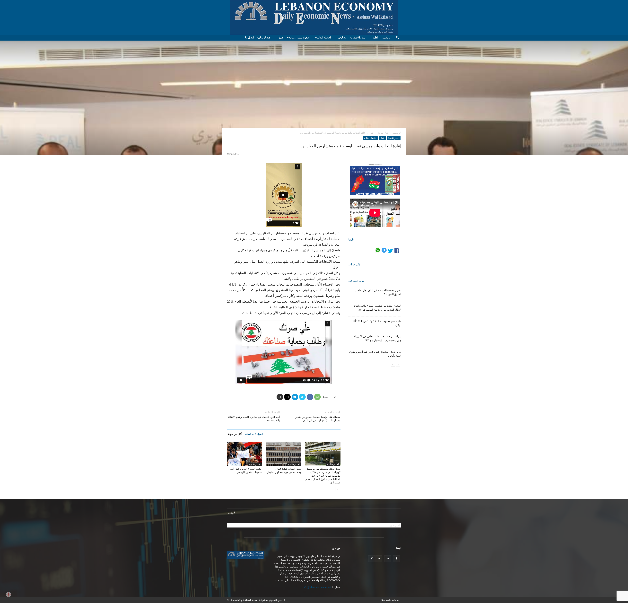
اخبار (372, 132)
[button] (397, 38)
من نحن (394, 599)
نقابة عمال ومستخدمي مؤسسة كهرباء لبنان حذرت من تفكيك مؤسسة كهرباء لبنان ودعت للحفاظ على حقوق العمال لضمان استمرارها (322, 475)
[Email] (287, 397)
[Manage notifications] (8, 594)
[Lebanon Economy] (314, 17)
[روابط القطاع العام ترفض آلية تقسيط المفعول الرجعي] (244, 454)
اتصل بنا (249, 37)
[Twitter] (302, 397)
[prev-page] (337, 489)
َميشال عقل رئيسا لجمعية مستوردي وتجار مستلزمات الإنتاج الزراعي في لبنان (317, 419)
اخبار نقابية (383, 132)
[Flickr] (387, 558)
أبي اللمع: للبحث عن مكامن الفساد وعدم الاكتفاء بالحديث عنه (254, 419)
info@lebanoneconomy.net (317, 587)
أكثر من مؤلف (234, 434)
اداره (375, 37)
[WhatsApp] (317, 397)
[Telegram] (295, 397)
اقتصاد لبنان (264, 37)
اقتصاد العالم (324, 37)
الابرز (281, 37)
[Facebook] (310, 397)
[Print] (280, 397)
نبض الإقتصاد (358, 37)
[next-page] (332, 489)
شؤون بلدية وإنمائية (299, 37)
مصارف (342, 37)
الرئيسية (386, 37)
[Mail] (378, 558)
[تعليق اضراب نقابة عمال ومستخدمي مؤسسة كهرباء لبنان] (283, 454)
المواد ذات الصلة (254, 434)
